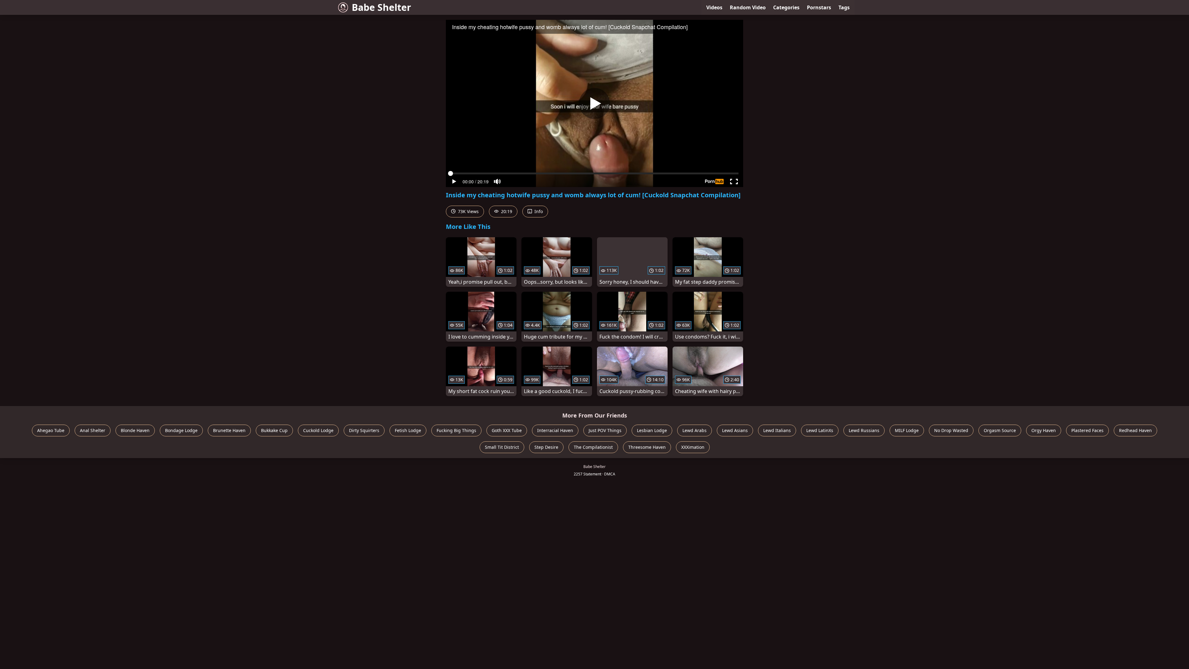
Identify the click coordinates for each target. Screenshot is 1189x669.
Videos (714, 7)
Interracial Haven (555, 430)
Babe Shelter (381, 7)
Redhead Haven (1135, 430)
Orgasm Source (1000, 430)
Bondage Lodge (181, 430)
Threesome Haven (647, 447)
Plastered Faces (1087, 430)
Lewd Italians (777, 430)
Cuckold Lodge (318, 430)
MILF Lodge (907, 430)
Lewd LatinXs (819, 430)
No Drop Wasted (951, 430)
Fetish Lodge (408, 430)
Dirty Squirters (364, 430)
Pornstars (819, 7)
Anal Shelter (92, 430)
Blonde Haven (135, 430)
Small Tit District (502, 447)
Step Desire (546, 447)
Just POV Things (605, 430)
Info (538, 211)
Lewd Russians (864, 430)
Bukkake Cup (274, 430)
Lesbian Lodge (652, 430)
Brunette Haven (229, 430)
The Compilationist (593, 447)
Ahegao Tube (50, 430)
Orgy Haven (1043, 430)
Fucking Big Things (456, 430)
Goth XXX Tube (507, 430)
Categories (786, 7)
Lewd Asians (735, 430)
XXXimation (692, 447)
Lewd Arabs (694, 430)
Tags (844, 7)
